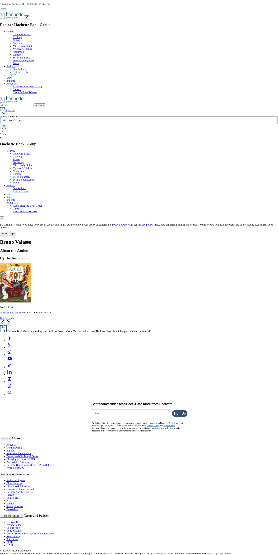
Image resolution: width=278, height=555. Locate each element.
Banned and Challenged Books (22, 456)
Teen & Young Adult (23, 60)
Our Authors (19, 69)
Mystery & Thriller (22, 49)
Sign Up (180, 413)
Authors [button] (10, 66)
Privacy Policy (13, 525)
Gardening (18, 43)
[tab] (139, 218)
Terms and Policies (10, 516)
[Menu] (3, 10)
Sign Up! (10, 110)
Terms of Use (13, 522)
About (4, 438)
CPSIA (10, 542)
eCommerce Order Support (20, 489)
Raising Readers (14, 506)
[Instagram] (9, 354)
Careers (17, 89)
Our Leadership (14, 447)
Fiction (16, 40)
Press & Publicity (15, 467)
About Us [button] (11, 83)
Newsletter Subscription (18, 453)
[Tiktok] (9, 367)
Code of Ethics (14, 530)
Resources (6, 474)
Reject (13, 233)
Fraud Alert (12, 539)
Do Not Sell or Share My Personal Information (30, 533)
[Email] (9, 394)
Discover (11, 75)
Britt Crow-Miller (12, 312)
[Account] (4, 127)
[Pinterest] (9, 381)
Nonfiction (18, 51)
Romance (18, 54)
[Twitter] (9, 347)
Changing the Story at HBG (20, 459)
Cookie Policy (121, 224)
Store (9, 77)
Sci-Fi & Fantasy (21, 57)
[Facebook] (9, 340)
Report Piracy (13, 536)
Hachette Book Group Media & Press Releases (30, 465)
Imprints (10, 80)
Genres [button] (10, 31)
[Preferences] (3, 113)
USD (10, 120)
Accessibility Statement (18, 462)
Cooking (17, 37)
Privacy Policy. (145, 224)
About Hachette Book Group (27, 86)
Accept (4, 233)
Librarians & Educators (18, 486)
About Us (11, 444)
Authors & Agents (15, 480)
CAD (19, 120)
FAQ (9, 500)
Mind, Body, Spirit (22, 46)
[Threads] (9, 387)
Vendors (10, 503)
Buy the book (7, 318)
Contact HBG (13, 497)
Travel (16, 63)
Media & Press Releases (25, 92)
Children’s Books (22, 34)
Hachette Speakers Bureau (19, 492)
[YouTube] (9, 361)
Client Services (14, 483)
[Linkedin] (9, 374)
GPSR (9, 545)
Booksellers (12, 509)
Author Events (20, 72)
